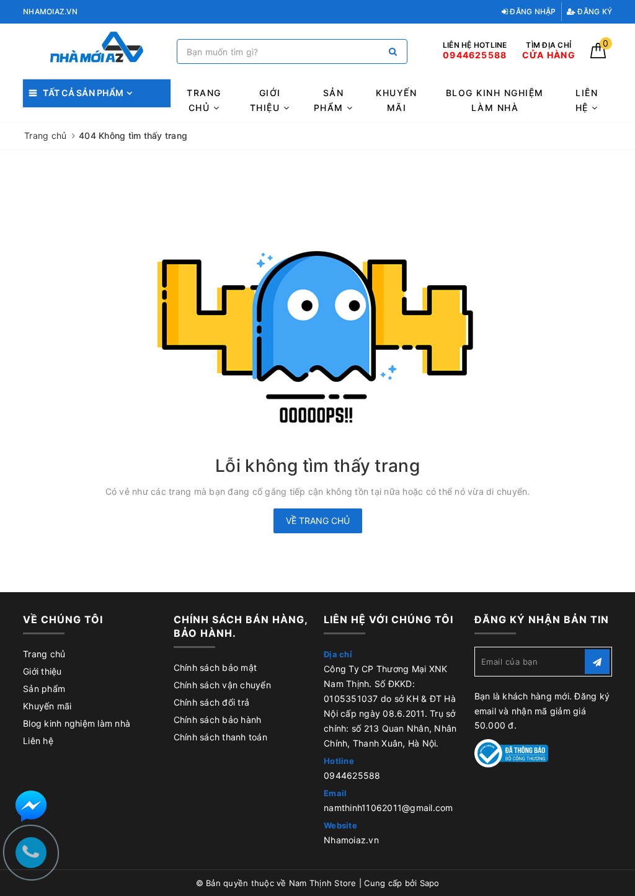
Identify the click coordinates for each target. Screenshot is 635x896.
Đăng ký (593, 11)
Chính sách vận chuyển (222, 685)
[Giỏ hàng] (598, 55)
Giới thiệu (266, 100)
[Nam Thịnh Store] (96, 52)
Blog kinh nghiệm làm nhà (495, 100)
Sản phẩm (330, 100)
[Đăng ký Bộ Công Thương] (511, 752)
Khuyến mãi (396, 100)
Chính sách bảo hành (218, 719)
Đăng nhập (532, 11)
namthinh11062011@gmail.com (388, 807)
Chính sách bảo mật (215, 667)
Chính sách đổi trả (212, 702)
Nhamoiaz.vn (351, 840)
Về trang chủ (318, 520)
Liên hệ (586, 100)
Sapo (430, 883)
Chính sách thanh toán (220, 737)
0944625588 (352, 775)
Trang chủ (204, 100)
